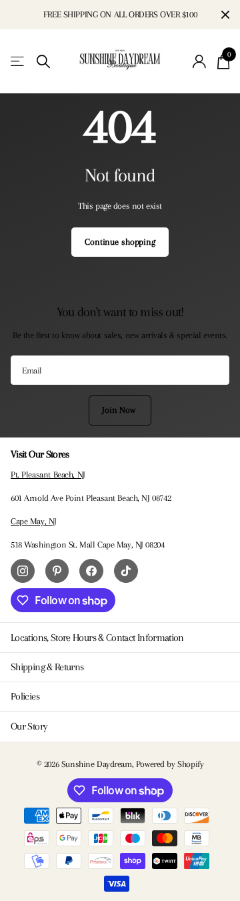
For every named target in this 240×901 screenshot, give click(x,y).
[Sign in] (200, 61)
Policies (25, 696)
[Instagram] (23, 571)
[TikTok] (126, 571)
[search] (43, 62)
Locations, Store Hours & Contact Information (97, 638)
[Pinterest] (57, 571)
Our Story (29, 726)
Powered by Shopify (169, 764)
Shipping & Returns (47, 667)
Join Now (120, 410)
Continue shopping (120, 242)
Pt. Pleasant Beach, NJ (48, 475)
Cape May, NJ (34, 521)
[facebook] (91, 571)
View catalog (18, 61)
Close (225, 14)
